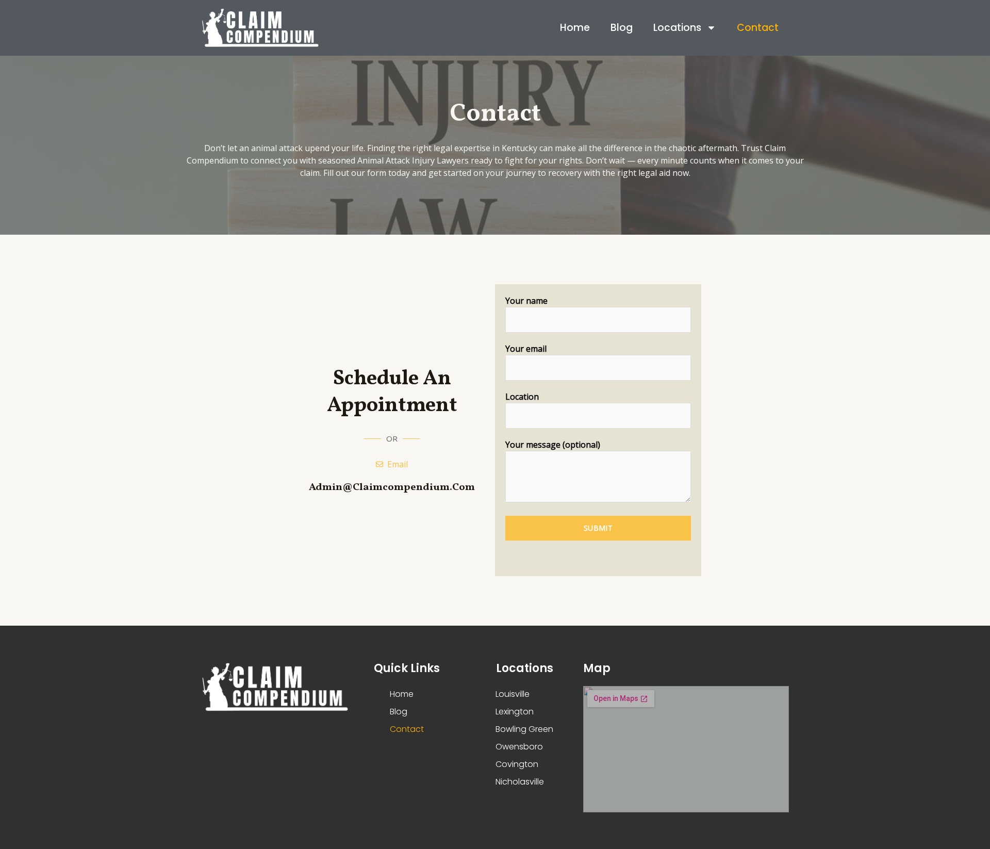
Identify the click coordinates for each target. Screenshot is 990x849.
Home (575, 28)
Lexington (515, 711)
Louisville (513, 694)
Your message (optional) (552, 444)
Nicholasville (520, 782)
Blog (621, 28)
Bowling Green (524, 729)
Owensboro (519, 747)
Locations (677, 28)
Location (522, 396)
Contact (758, 28)
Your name (526, 300)
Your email (526, 348)
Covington (517, 764)
